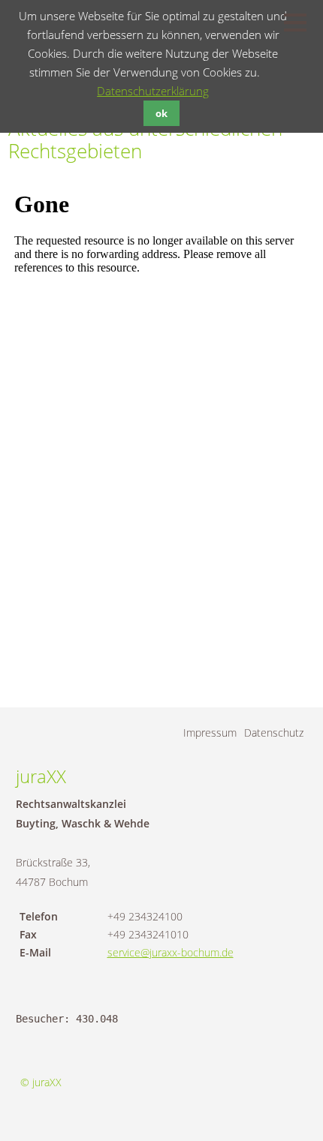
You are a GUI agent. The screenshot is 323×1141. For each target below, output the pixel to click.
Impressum (210, 732)
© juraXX (41, 1082)
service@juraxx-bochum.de (170, 952)
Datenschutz (273, 732)
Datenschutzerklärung (153, 90)
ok (161, 113)
